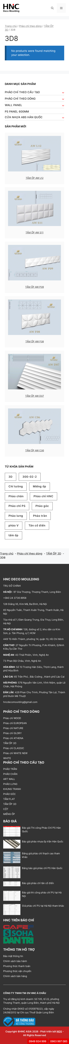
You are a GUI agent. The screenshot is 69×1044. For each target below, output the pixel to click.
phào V (14, 525)
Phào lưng (16, 515)
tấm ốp (13, 535)
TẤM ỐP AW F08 (34, 341)
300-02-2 (29, 476)
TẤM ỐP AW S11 (34, 232)
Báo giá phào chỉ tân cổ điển (38, 883)
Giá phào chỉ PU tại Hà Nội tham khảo (43, 905)
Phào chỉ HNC (43, 496)
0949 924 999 (37, 1041)
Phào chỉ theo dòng (30, 26)
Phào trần (40, 515)
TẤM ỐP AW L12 (34, 178)
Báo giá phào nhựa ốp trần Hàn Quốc (42, 841)
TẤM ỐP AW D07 (34, 395)
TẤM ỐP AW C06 (34, 450)
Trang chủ (11, 26)
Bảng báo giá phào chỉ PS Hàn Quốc (42, 868)
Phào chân (16, 496)
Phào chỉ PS (17, 506)
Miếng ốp (39, 486)
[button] (52, 8)
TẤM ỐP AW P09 (34, 286)
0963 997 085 (58, 1041)
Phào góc (42, 506)
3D (11, 476)
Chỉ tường (16, 486)
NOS (59, 1031)
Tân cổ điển (37, 525)
